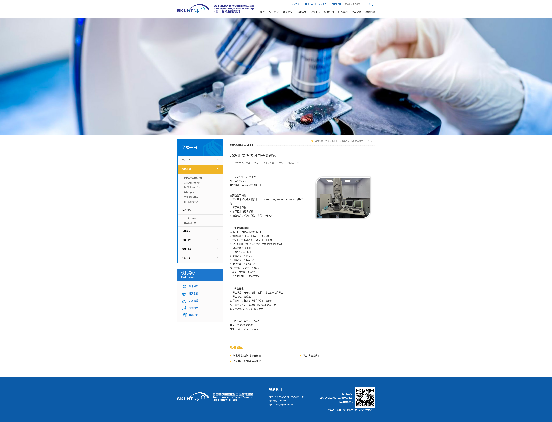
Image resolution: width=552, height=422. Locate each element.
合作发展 (343, 12)
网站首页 (295, 4)
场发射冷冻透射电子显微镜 (247, 355)
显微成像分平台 (191, 197)
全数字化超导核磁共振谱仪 (247, 361)
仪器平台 (329, 12)
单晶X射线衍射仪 (311, 355)
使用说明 (186, 258)
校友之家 (356, 12)
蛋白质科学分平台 (192, 182)
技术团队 (186, 210)
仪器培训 (186, 231)
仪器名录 (186, 169)
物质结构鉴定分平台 (193, 187)
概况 (262, 12)
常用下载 (309, 4)
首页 (327, 141)
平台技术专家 (190, 218)
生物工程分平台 (191, 192)
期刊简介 (370, 12)
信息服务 (322, 4)
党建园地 (193, 308)
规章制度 (186, 249)
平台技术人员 (190, 223)
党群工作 (315, 12)
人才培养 (301, 12)
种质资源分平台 (191, 202)
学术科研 (193, 286)
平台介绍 (186, 160)
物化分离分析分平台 (193, 178)
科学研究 (274, 12)
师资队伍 (288, 12)
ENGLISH (336, 4)
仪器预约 (186, 240)
